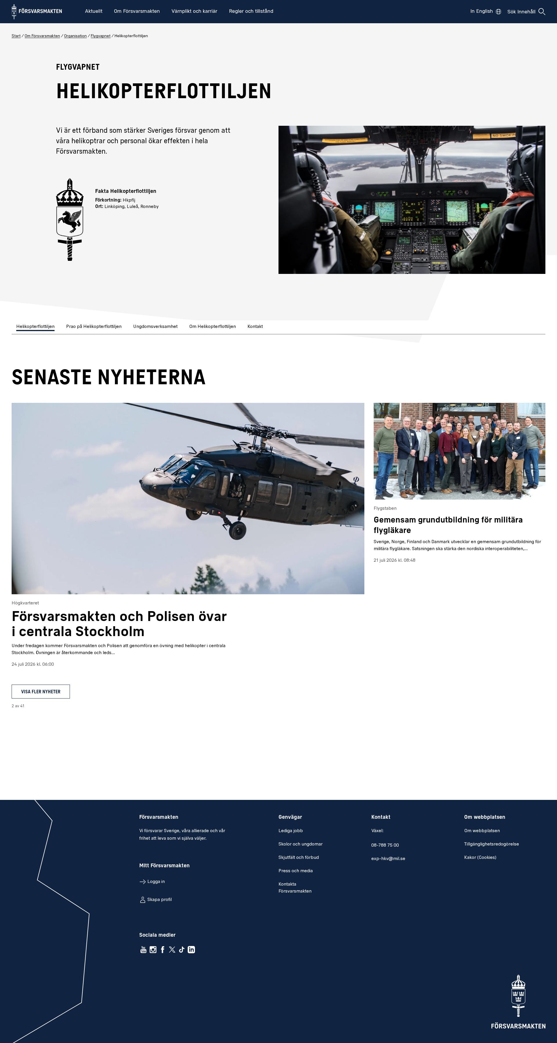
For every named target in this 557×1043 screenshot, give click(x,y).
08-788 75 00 (385, 845)
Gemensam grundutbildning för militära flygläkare (448, 525)
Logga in (156, 881)
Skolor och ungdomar (300, 844)
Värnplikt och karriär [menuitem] (194, 11)
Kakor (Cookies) (480, 857)
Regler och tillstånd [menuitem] (251, 11)
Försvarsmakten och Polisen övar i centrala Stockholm (119, 624)
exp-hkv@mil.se (388, 859)
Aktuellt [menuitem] (93, 11)
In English (481, 11)
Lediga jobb (290, 831)
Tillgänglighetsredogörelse (491, 844)
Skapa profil (159, 899)
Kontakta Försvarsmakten (295, 888)
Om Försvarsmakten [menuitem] (137, 11)
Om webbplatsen (482, 831)
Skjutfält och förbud (298, 857)
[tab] (36, 327)
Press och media (295, 871)
